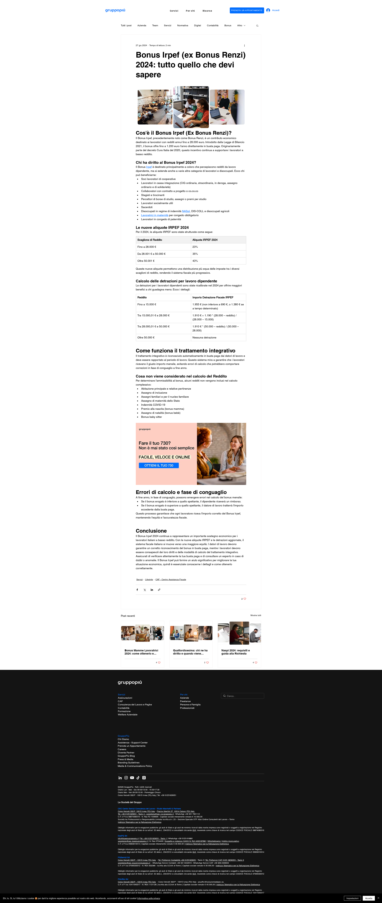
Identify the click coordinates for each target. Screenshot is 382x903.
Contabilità (212, 25)
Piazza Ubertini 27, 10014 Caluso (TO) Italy (176, 811)
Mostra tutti (256, 615)
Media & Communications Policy (135, 766)
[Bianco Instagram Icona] (126, 777)
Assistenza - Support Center (133, 742)
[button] (174, 11)
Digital (197, 25)
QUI (194, 830)
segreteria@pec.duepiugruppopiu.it (133, 841)
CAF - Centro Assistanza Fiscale (170, 579)
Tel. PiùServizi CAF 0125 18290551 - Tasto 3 (224, 860)
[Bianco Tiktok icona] (138, 777)
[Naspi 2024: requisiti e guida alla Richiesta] (239, 633)
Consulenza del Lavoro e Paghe (135, 704)
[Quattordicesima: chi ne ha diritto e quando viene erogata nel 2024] (191, 633)
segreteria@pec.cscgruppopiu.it (160, 814)
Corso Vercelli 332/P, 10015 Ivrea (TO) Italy (136, 811)
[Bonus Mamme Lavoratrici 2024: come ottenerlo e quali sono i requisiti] (142, 633)
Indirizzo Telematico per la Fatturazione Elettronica (139, 822)
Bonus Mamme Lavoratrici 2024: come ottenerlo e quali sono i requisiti (141, 652)
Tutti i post (126, 25)
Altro (239, 25)
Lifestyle (149, 579)
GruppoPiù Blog (126, 755)
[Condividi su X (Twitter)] (144, 589)
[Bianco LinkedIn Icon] (120, 777)
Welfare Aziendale (127, 714)
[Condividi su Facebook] (137, 589)
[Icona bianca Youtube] (132, 777)
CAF (120, 701)
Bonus (227, 25)
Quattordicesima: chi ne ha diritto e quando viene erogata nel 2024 (190, 652)
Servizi (167, 25)
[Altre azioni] (244, 45)
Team (155, 25)
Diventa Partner (126, 752)
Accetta (368, 898)
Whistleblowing (214, 841)
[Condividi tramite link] (159, 589)
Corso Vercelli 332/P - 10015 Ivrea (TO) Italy (137, 795)
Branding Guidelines (129, 762)
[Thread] (144, 777)
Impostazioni (352, 898)
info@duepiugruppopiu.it (128, 838)
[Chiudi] (378, 898)
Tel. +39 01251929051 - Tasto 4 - (132, 814)
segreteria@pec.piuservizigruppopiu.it (134, 863)
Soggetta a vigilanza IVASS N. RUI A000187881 (185, 841)
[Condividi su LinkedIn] (151, 589)
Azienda (141, 25)
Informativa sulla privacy (148, 898)
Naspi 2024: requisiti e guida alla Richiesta (235, 652)
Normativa (182, 25)
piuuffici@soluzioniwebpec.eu (211, 882)
